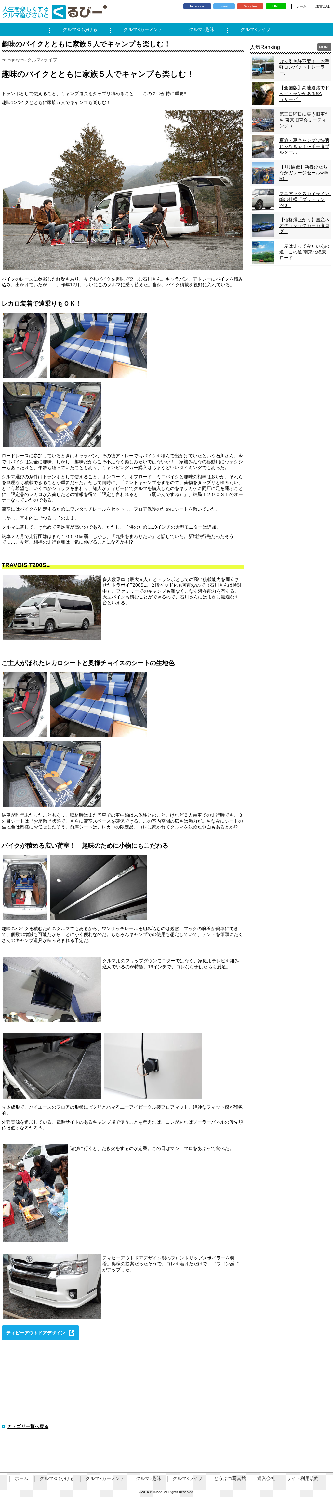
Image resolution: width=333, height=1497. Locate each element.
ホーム (301, 6)
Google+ (250, 6)
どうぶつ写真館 (230, 1478)
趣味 (209, 29)
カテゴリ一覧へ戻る (27, 1426)
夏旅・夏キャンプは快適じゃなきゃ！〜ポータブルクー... (304, 146)
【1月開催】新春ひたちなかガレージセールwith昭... (303, 172)
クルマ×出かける (57, 1478)
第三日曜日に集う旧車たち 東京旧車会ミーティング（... (304, 119)
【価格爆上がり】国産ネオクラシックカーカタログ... (304, 225)
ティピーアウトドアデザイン (35, 1332)
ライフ (264, 29)
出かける (88, 29)
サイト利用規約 (303, 1478)
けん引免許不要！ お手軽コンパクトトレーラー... (304, 67)
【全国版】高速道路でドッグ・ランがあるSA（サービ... (304, 93)
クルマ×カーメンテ (105, 1478)
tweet (224, 6)
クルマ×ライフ (42, 59)
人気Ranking (265, 47)
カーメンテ (151, 29)
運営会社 (322, 6)
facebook (197, 6)
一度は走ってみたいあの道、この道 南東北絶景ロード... (304, 251)
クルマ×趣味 (148, 1478)
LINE (276, 6)
